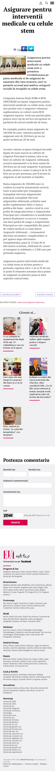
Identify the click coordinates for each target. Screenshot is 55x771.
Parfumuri (23, 603)
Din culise (7, 688)
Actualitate (9, 685)
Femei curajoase (33, 679)
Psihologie (27, 630)
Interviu (15, 688)
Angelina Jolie (26, 587)
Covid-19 (39, 690)
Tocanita (15, 661)
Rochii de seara (15, 616)
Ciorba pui (42, 663)
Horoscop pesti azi (11, 743)
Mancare (7, 659)
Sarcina (6, 630)
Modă (6, 613)
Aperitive (42, 661)
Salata (35, 659)
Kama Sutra (21, 574)
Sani (45, 603)
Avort (27, 634)
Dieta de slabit (40, 648)
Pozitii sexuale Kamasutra (37, 574)
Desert (6, 663)
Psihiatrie (17, 637)
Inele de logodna (35, 619)
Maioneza (14, 663)
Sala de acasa (39, 650)
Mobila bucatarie (10, 674)
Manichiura (8, 605)
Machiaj (39, 603)
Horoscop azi (8, 706)
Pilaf (20, 663)
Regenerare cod (43, 515)
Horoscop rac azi (10, 724)
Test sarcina (46, 632)
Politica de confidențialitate (12, 764)
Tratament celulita (11, 608)
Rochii (9, 603)
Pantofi (11, 619)
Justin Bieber (39, 590)
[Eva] (8, 3)
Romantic (16, 571)
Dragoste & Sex (10, 568)
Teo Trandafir (14, 587)
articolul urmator (45, 294)
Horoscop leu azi (10, 745)
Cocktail (23, 661)
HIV (42, 634)
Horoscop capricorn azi (13, 733)
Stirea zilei (24, 688)
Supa (46, 659)
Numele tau (9, 469)
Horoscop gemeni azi (12, 726)
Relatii (35, 571)
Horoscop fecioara (11, 720)
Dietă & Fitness (11, 642)
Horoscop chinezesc (11, 710)
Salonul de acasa (27, 608)
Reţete (6, 656)
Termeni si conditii (31, 764)
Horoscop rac (8, 717)
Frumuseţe (8, 600)
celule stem (21, 302)
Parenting (40, 677)
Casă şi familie (10, 671)
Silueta (15, 650)
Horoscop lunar (9, 715)
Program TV (22, 592)
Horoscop (8, 698)
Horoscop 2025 (9, 703)
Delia (21, 590)
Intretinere (44, 645)
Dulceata (7, 661)
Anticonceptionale (32, 632)
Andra (16, 590)
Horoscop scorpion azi (12, 736)
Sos (30, 659)
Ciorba (20, 659)
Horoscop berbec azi (12, 750)
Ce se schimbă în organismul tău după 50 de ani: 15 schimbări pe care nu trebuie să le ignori (13, 342)
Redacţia (43, 764)
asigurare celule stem (35, 302)
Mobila (40, 674)
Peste (25, 659)
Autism (44, 679)
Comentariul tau (11, 491)
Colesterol (19, 632)
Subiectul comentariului (15, 480)
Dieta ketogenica (25, 650)
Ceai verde (35, 634)
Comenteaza (25, 50)
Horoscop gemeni (10, 722)
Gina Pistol (29, 590)
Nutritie (30, 648)
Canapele (7, 677)
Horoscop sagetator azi (13, 738)
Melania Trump (9, 592)
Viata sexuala (26, 571)
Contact (6, 766)
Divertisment (10, 582)
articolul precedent (11, 294)
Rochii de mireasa (30, 616)
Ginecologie (37, 630)
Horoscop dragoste (11, 708)
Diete (5, 645)
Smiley (10, 590)
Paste (14, 659)
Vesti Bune (30, 690)
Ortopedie (7, 637)
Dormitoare (17, 677)
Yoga (37, 645)
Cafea (40, 659)
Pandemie (7, 692)
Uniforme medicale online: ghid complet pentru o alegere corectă (39, 340)
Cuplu (41, 571)
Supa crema (32, 661)
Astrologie (7, 713)
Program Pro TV (34, 592)
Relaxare (30, 645)
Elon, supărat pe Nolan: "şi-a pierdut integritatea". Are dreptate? (13, 430)
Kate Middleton (24, 585)
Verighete (7, 621)
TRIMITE (15, 522)
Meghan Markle (10, 585)
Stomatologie (8, 632)
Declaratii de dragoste (12, 576)
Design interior (29, 677)
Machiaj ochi (39, 605)
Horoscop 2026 (9, 701)
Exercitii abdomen (18, 648)
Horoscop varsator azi (12, 740)
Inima (19, 630)
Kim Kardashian (38, 585)
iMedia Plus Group (27, 759)
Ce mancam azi (21, 666)
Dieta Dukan (20, 645)
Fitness (11, 645)
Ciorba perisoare (30, 663)
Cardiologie (8, 634)
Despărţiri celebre (17, 690)
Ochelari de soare (19, 621)
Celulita (30, 605)
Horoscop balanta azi (12, 747)
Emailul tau (34, 469)
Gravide (22, 679)
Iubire (47, 571)
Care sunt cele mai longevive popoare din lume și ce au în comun (12, 381)
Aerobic (6, 648)
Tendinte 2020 (34, 621)
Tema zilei (34, 688)
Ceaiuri (13, 630)
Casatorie (7, 574)
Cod (5, 510)
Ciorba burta (8, 666)
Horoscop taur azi (10, 731)
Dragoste (7, 571)
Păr (4, 603)
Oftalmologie (19, 634)
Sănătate (8, 627)
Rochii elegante (21, 619)
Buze (24, 605)
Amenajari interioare (27, 674)
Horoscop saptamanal (12, 752)
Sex (13, 574)
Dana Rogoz (38, 587)
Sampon (17, 605)
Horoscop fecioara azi (12, 729)
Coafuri (32, 603)
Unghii (15, 603)
